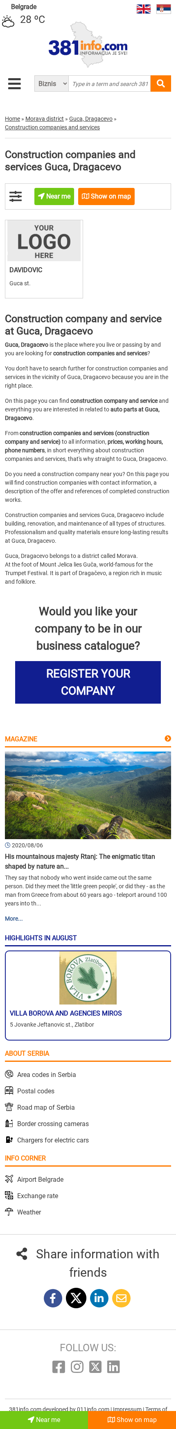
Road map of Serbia (46, 1107)
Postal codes (35, 1091)
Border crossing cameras (53, 1124)
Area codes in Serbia (46, 1075)
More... (14, 918)
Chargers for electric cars (53, 1140)
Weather (29, 1212)
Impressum (128, 1409)
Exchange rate (37, 1196)
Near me (47, 1420)
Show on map (136, 1420)
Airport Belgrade (40, 1179)
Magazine (21, 739)
